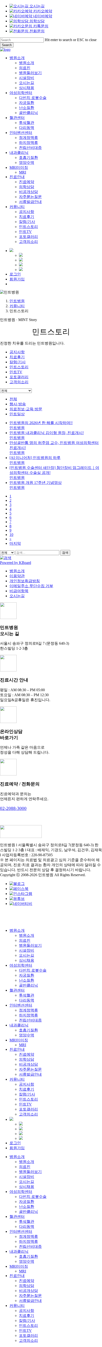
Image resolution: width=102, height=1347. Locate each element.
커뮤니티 (17, 306)
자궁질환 (26, 975)
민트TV (15, 372)
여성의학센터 (20, 965)
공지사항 (17, 352)
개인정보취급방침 (24, 581)
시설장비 (26, 950)
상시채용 (26, 960)
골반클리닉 (28, 985)
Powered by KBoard (15, 563)
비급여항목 (18, 591)
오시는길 (17, 596)
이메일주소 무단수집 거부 (31, 586)
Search (7, 45)
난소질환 (26, 980)
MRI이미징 (18, 1040)
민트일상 (17, 414)
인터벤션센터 (20, 1005)
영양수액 (26, 1035)
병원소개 (17, 571)
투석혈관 (26, 995)
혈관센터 (17, 990)
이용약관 (17, 576)
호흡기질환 (28, 1030)
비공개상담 (28, 1064)
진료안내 (17, 1049)
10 (11, 535)
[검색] (5, 558)
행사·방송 (17, 404)
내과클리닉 (18, 1025)
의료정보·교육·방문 (25, 409)
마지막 (15, 543)
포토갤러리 (18, 377)
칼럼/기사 (17, 362)
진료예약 (26, 1054)
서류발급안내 (30, 1074)
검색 (65, 552)
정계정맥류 (28, 1010)
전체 (13, 399)
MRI (22, 1045)
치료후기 (17, 357)
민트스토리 (18, 367)
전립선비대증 (30, 1020)
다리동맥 (26, 1000)
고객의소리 (18, 382)
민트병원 (17, 301)
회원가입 (17, 1148)
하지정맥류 (28, 1015)
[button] (13, 808)
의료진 (24, 940)
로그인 (15, 1143)
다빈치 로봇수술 (32, 970)
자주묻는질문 (30, 1069)
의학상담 (26, 1059)
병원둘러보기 (30, 945)
